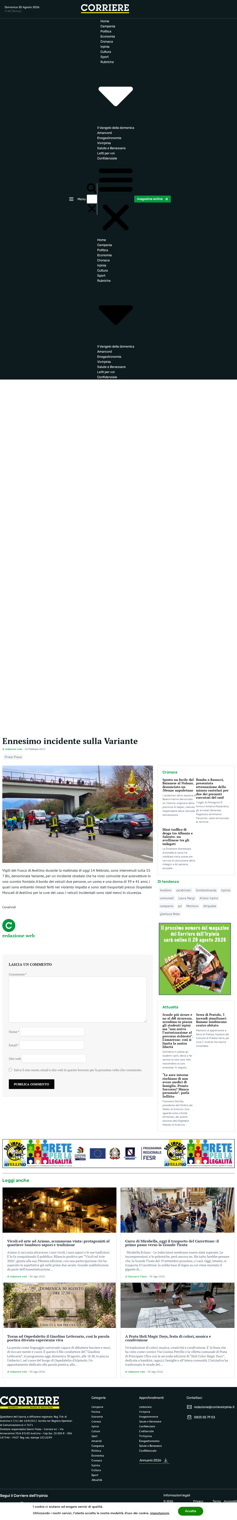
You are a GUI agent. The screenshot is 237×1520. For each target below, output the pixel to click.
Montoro (192, 906)
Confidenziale (107, 158)
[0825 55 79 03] (189, 1417)
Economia (107, 36)
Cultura (105, 52)
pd (180, 906)
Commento (18, 974)
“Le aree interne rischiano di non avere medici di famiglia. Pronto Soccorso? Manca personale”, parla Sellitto (175, 1085)
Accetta (190, 1511)
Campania (107, 26)
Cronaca (106, 42)
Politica (105, 31)
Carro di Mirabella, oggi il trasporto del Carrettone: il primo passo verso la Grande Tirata (172, 1242)
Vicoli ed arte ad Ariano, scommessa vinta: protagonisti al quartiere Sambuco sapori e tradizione (58, 1242)
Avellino (166, 890)
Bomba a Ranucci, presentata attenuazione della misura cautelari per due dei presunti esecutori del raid (212, 788)
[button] (92, 189)
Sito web (15, 1058)
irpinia (225, 890)
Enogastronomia (109, 138)
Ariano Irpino (209, 898)
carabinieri (183, 890)
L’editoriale (145, 1407)
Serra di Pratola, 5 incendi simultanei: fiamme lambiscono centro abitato (211, 1019)
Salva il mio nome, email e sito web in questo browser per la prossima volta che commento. (78, 1070)
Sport (104, 57)
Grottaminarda (206, 890)
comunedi (167, 898)
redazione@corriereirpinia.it (214, 1407)
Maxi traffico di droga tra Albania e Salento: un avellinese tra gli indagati (177, 836)
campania (166, 906)
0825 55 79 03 (204, 1417)
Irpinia (104, 47)
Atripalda (209, 906)
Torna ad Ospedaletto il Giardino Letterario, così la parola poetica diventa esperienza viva (58, 1338)
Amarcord (104, 133)
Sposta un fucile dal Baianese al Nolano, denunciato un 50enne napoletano (178, 784)
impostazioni (159, 1513)
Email (14, 1045)
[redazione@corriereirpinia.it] (189, 1407)
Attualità (96, 1441)
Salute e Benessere (111, 148)
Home (104, 21)
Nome (14, 1031)
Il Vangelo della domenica (115, 128)
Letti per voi (106, 153)
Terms (217, 1501)
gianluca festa (170, 913)
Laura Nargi (186, 898)
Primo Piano (13, 757)
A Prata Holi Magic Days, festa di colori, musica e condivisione (168, 1338)
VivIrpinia (104, 143)
